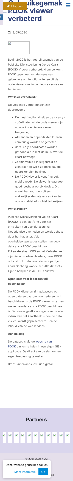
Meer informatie (25, 472)
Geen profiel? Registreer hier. (15, 12)
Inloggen (16, 6)
